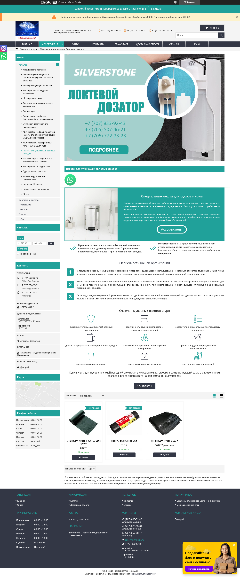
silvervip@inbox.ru (29, 303)
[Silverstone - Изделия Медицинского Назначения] (27, 40)
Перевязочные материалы (36, 189)
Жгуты (26, 194)
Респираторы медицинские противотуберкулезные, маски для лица (38, 77)
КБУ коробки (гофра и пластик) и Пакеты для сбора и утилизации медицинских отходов (39, 135)
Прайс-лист (121, 44)
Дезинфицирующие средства (37, 85)
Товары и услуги (29, 49)
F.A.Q (197, 44)
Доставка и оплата (147, 44)
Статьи (22, 214)
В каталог (156, 8)
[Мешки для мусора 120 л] (165, 422)
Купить (85, 457)
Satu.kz (134, 571)
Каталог (23, 64)
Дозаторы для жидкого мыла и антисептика (198, 501)
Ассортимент (50, 44)
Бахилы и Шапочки (32, 184)
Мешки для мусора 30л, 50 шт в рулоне (83, 442)
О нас (75, 44)
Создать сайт (64, 2)
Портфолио (25, 204)
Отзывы (174, 44)
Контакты (98, 44)
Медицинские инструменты (36, 166)
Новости (23, 209)
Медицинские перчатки (34, 70)
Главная (27, 44)
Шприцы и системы (32, 98)
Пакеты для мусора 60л (124, 440)
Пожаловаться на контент (143, 574)
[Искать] (221, 35)
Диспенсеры (29, 111)
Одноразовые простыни (34, 171)
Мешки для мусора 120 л (164, 440)
